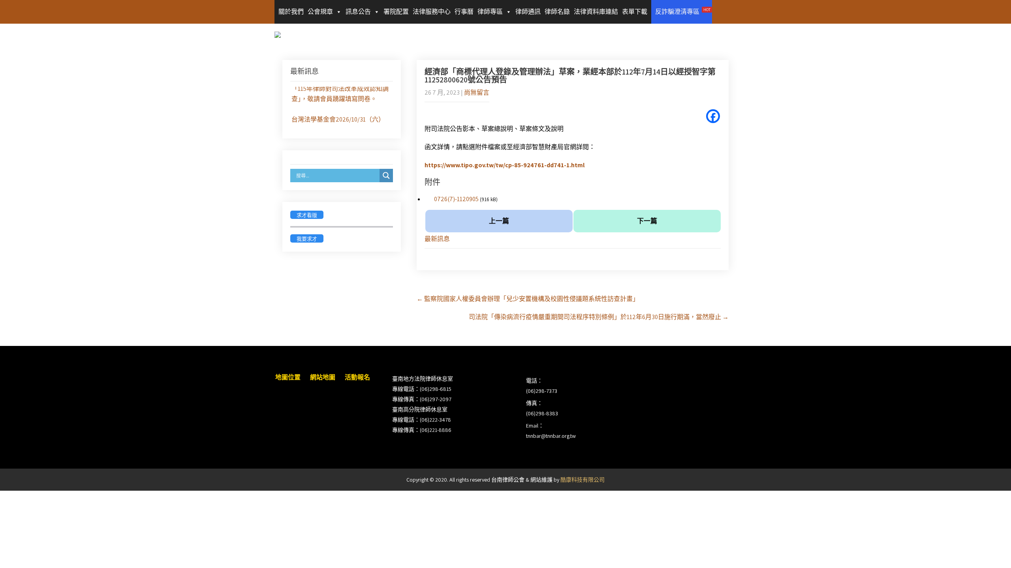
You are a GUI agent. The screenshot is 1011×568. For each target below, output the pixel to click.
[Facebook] (713, 116)
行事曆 (464, 11)
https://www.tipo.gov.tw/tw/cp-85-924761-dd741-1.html (504, 165)
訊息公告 (358, 11)
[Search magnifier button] (386, 175)
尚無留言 (476, 92)
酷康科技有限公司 (582, 479)
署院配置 (396, 11)
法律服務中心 (432, 11)
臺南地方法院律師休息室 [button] (422, 378)
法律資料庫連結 (596, 11)
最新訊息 (437, 239)
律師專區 (490, 11)
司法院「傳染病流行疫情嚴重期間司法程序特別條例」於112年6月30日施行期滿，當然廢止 (599, 317)
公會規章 (320, 11)
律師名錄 (557, 11)
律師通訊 (528, 11)
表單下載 (634, 11)
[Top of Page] (988, 551)
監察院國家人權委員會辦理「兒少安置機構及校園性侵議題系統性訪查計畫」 (528, 299)
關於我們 (291, 11)
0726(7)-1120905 (456, 199)
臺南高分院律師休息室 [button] (419, 409)
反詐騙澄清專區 (682, 11)
